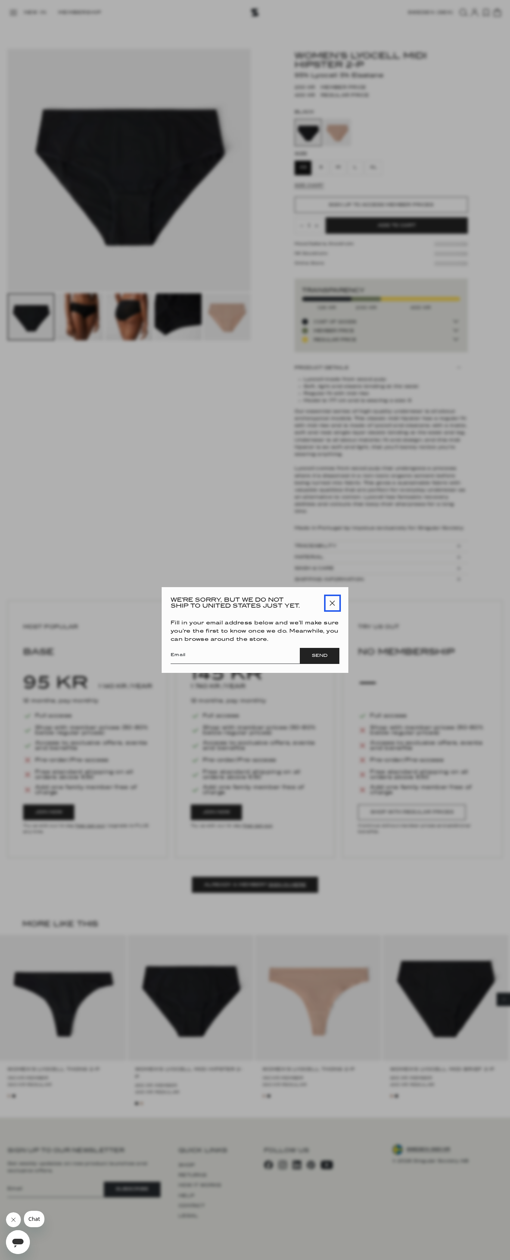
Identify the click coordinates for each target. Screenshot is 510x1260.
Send (319, 656)
